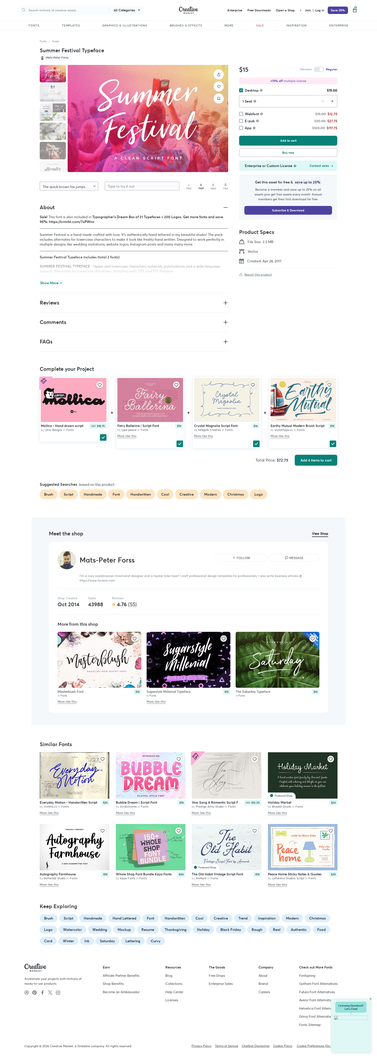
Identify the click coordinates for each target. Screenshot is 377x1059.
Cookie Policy (282, 1046)
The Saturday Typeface (253, 692)
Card (48, 941)
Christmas (317, 918)
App (248, 128)
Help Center (174, 992)
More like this (126, 436)
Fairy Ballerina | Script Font (138, 426)
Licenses (171, 1000)
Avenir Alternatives (317, 1000)
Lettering (132, 941)
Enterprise (235, 10)
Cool (199, 918)
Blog (168, 976)
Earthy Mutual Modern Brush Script (297, 426)
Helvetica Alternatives (319, 1008)
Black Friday (230, 929)
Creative (221, 918)
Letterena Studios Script (288, 878)
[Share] (219, 74)
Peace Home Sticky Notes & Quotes (295, 874)
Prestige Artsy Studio (210, 807)
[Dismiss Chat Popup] (370, 999)
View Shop (320, 533)
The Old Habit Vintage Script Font (217, 874)
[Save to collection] (219, 98)
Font (150, 918)
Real (276, 929)
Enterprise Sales (221, 984)
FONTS (34, 25)
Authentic (299, 929)
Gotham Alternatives (318, 984)
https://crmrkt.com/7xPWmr (71, 221)
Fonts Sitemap (310, 1025)
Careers (264, 992)
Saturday (107, 941)
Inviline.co (50, 807)
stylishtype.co (284, 430)
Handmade (93, 918)
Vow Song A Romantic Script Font (217, 803)
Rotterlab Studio (55, 878)
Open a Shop (285, 10)
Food (321, 929)
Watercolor (72, 929)
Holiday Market (279, 803)
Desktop (252, 90)
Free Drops (217, 976)
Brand (263, 984)
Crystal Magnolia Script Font (216, 426)
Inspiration (267, 918)
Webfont (252, 114)
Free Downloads (259, 10)
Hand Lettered (124, 918)
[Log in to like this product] (99, 384)
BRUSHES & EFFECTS (186, 25)
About (263, 976)
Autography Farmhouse (58, 874)
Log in (319, 10)
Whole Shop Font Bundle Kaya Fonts (144, 874)
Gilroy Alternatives (316, 1016)
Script (55, 41)
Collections (173, 984)
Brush (48, 918)
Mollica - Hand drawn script (62, 426)
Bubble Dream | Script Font (136, 803)
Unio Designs (53, 430)
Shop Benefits (113, 984)
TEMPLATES (71, 25)
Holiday (203, 929)
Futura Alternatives (317, 992)
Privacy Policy (201, 1046)
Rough (257, 929)
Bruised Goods (281, 807)
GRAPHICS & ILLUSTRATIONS (124, 25)
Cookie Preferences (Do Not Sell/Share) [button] (325, 1046)
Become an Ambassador (121, 992)
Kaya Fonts (127, 878)
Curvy (156, 941)
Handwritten (175, 918)
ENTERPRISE (338, 25)
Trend (243, 918)
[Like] (219, 86)
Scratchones (128, 807)
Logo (48, 929)
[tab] (53, 73)
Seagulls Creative (209, 430)
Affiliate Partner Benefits (121, 976)
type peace (129, 430)
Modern (292, 918)
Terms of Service (226, 1046)
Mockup (124, 929)
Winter (68, 941)
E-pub (250, 121)
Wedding (99, 929)
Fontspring (307, 976)
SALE (260, 25)
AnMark (201, 878)
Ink (86, 941)
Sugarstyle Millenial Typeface (169, 692)
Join (308, 10)
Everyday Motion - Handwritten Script (68, 803)
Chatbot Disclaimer (256, 1046)
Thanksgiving (176, 929)
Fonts (43, 41)
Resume (147, 929)
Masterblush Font (71, 692)
